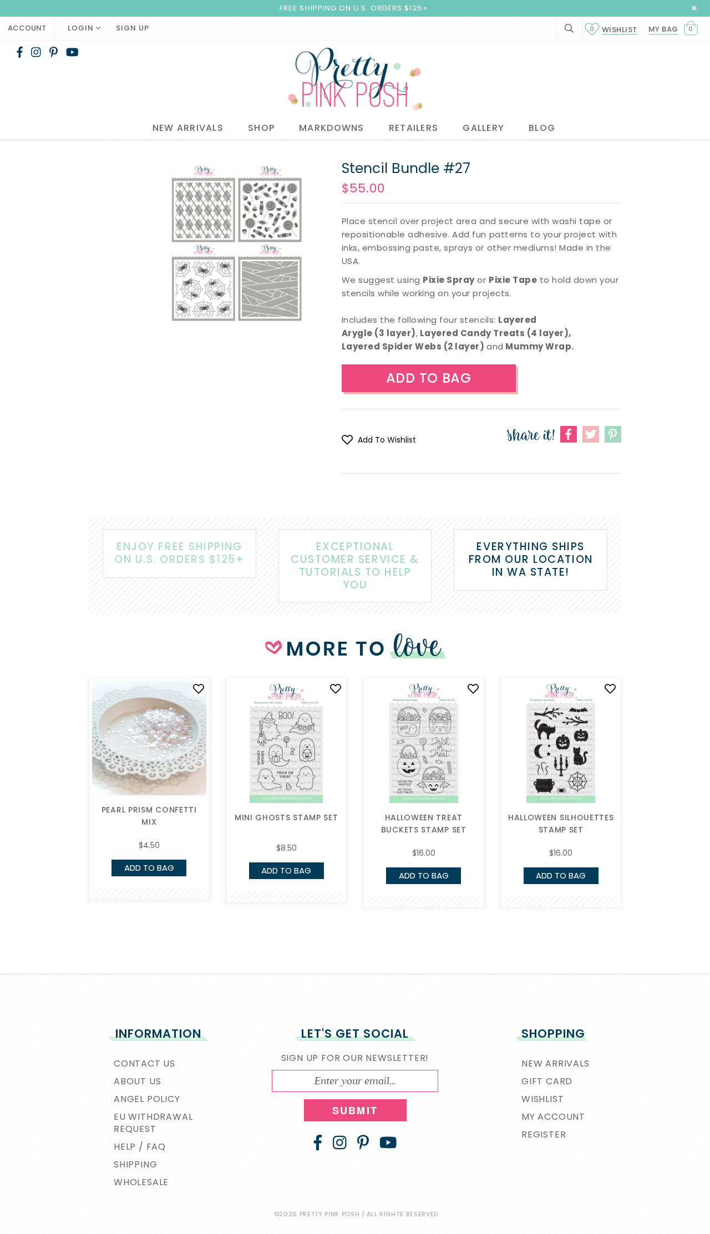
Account (27, 28)
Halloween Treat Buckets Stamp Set (423, 823)
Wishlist (613, 29)
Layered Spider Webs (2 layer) (413, 346)
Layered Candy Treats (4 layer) (494, 333)
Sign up (132, 28)
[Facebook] (20, 52)
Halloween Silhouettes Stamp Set (561, 823)
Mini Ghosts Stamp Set (286, 817)
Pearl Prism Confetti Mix (149, 815)
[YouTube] (72, 52)
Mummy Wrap (538, 346)
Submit (355, 1110)
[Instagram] (36, 52)
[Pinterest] (53, 52)
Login (82, 28)
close (694, 8)
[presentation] (72, 765)
